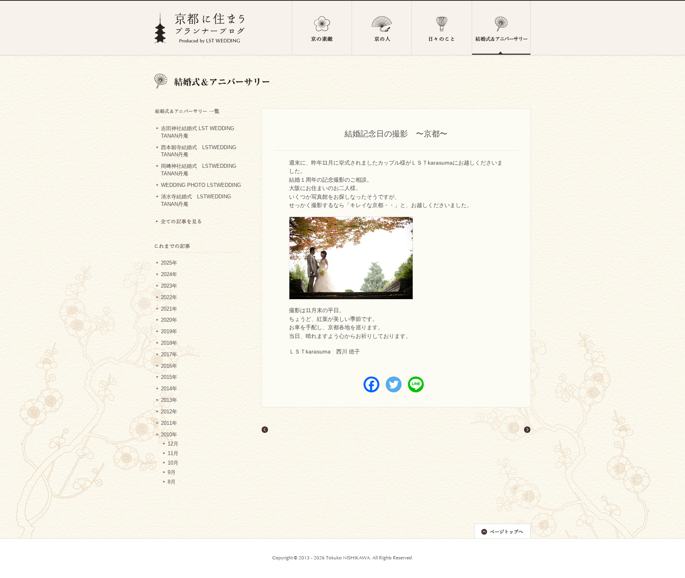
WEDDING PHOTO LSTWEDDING (201, 185)
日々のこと (442, 28)
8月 (172, 482)
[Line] (416, 384)
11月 (173, 453)
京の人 (382, 28)
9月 (172, 472)
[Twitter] (394, 384)
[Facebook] (371, 384)
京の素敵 (322, 28)
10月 (173, 463)
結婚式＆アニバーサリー (501, 28)
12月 (173, 444)
